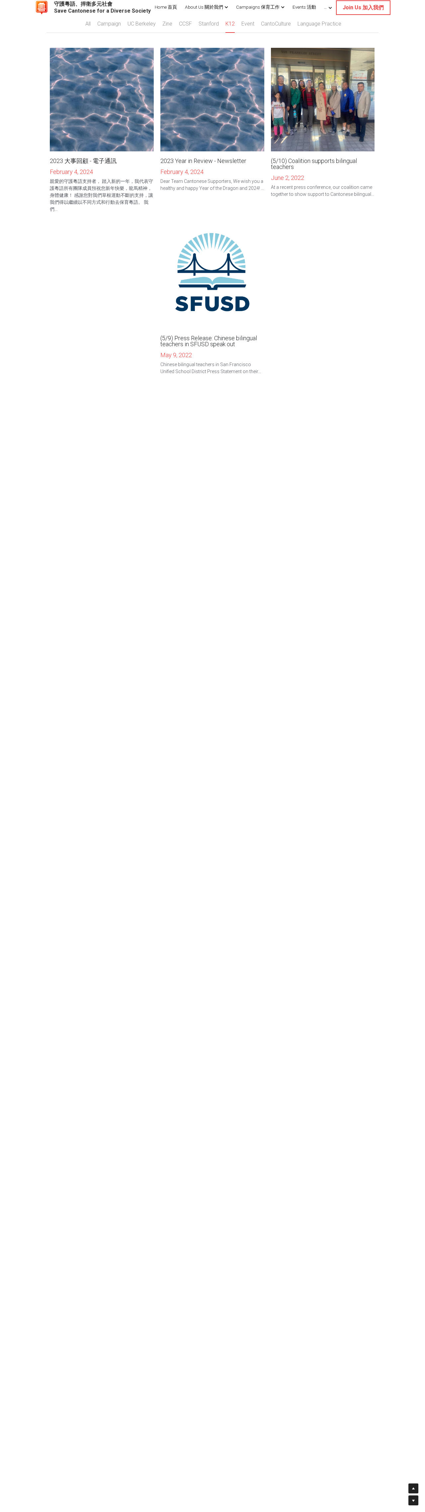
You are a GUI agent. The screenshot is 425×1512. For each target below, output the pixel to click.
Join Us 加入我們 (363, 7)
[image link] (42, 7)
